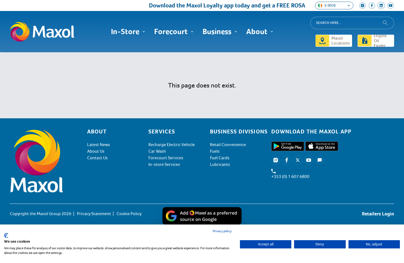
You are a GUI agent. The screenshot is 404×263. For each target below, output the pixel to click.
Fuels (215, 151)
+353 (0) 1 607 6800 (290, 176)
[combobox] (352, 23)
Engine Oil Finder (380, 40)
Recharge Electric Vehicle (171, 144)
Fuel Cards (219, 157)
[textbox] (332, 131)
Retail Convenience (228, 144)
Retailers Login (378, 214)
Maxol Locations (340, 41)
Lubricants (220, 164)
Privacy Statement (94, 213)
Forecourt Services (165, 157)
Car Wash (157, 151)
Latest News (98, 144)
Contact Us (97, 157)
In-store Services (164, 164)
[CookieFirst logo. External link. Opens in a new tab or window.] (6, 235)
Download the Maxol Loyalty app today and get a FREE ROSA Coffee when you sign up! (257, 5)
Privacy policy (222, 231)
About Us (95, 151)
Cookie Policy (129, 213)
